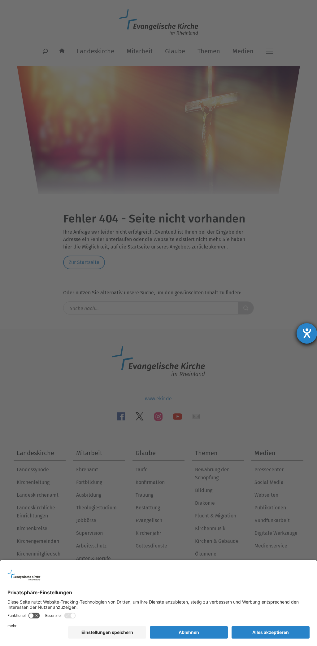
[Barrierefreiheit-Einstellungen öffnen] (307, 333)
